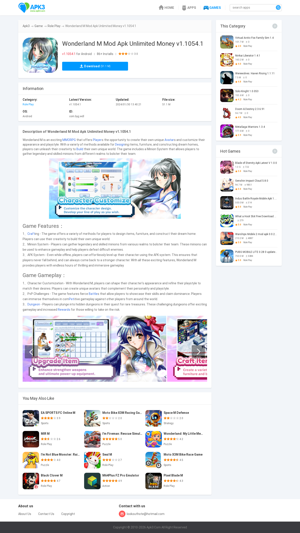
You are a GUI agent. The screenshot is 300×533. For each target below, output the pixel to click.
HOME (169, 8)
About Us (24, 514)
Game (38, 26)
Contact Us (46, 514)
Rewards (64, 309)
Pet (71, 299)
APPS (191, 8)
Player (97, 140)
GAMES (215, 8)
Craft (31, 233)
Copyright (68, 514)
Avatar (169, 140)
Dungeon (33, 304)
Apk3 (26, 26)
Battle (93, 294)
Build (79, 149)
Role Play (54, 26)
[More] (274, 26)
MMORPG (69, 140)
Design (120, 144)
